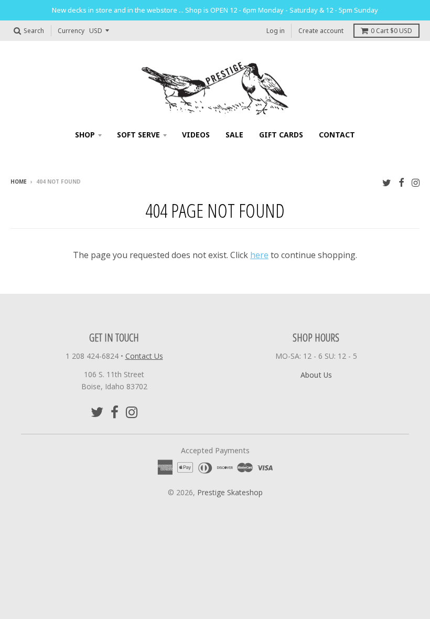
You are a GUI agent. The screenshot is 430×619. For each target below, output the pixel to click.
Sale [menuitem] (234, 135)
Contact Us (144, 356)
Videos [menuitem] (196, 135)
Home (18, 181)
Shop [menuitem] (85, 135)
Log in (275, 30)
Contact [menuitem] (337, 135)
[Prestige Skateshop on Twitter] (386, 182)
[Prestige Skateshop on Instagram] (416, 182)
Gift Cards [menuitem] (281, 135)
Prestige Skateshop (230, 492)
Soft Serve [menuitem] (138, 135)
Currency (71, 30)
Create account (320, 30)
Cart (391, 30)
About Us (316, 375)
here (259, 255)
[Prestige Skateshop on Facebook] (401, 182)
